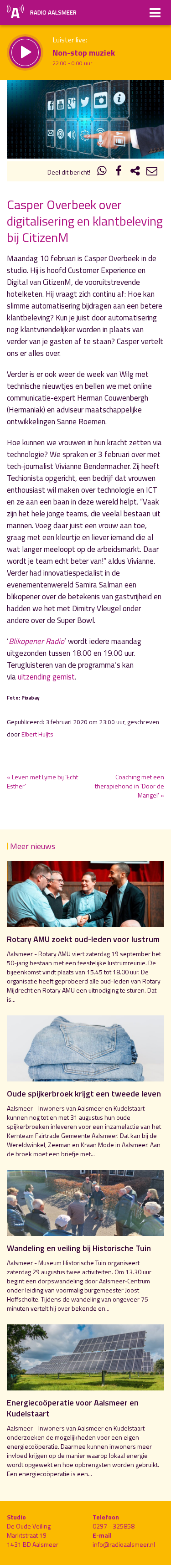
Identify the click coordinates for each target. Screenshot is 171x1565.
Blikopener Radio (36, 641)
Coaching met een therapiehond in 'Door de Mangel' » (129, 786)
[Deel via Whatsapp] (102, 172)
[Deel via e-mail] (152, 172)
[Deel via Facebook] (118, 172)
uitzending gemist (46, 677)
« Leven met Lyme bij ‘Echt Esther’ (42, 781)
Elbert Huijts (37, 734)
